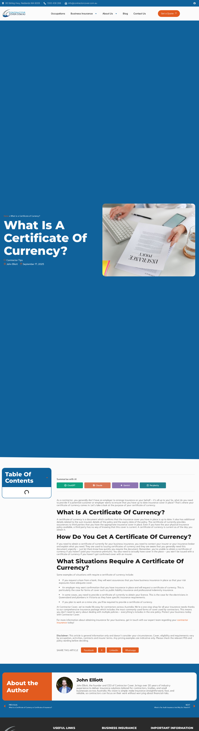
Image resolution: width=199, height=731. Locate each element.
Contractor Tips (15, 259)
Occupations (58, 13)
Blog (125, 13)
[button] (47, 477)
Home (6, 215)
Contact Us (139, 13)
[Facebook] (194, 3)
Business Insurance (82, 13)
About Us (108, 13)
